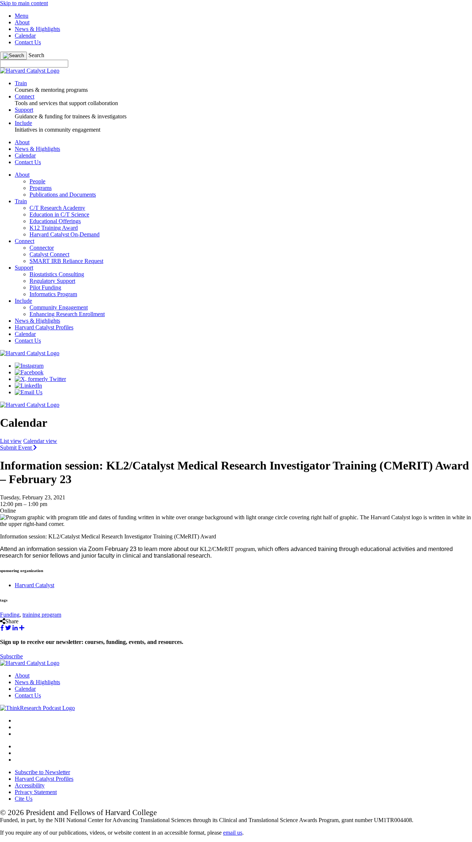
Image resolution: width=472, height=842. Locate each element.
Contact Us (28, 42)
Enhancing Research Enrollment (67, 314)
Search (36, 55)
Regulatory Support (52, 281)
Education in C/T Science (59, 214)
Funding (10, 614)
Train (21, 201)
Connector (42, 248)
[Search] (13, 56)
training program (41, 614)
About (22, 22)
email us (232, 832)
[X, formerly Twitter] (40, 379)
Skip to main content (24, 3)
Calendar (25, 35)
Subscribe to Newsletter (42, 772)
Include (23, 301)
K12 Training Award (54, 228)
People (37, 181)
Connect (24, 241)
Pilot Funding (45, 287)
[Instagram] (29, 366)
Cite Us (23, 799)
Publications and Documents (63, 194)
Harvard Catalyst (34, 585)
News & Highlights (37, 29)
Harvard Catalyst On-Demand (65, 234)
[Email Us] (28, 392)
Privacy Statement (36, 792)
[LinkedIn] (28, 385)
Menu (21, 16)
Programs (41, 188)
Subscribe (11, 656)
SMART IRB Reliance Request (66, 261)
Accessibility (30, 785)
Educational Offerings (55, 221)
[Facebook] (29, 372)
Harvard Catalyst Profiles (44, 327)
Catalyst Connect (49, 254)
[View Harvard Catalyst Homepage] (29, 70)
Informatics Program (53, 294)
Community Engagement (59, 307)
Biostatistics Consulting (57, 274)
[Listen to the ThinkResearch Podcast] (37, 708)
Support (24, 267)
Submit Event (16, 447)
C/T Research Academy (57, 208)
